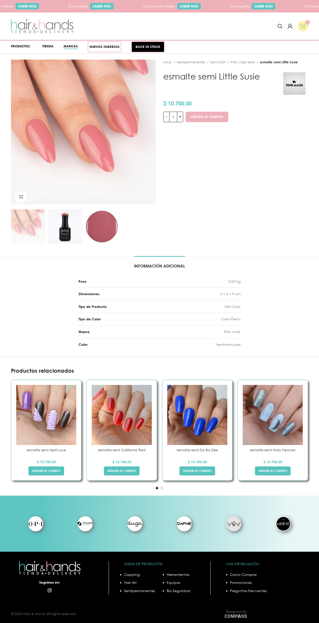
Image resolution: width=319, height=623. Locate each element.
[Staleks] (85, 523)
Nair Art (130, 582)
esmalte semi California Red (122, 450)
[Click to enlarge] (21, 197)
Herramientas (178, 574)
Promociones (241, 582)
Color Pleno (230, 319)
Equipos (173, 582)
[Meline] (283, 523)
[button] (46, 470)
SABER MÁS (21, 6)
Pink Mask (232, 332)
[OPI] (36, 523)
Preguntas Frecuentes (248, 591)
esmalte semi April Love (46, 450)
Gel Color (218, 62)
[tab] (159, 263)
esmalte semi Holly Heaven (273, 450)
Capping (132, 574)
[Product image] (46, 415)
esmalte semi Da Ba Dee (197, 450)
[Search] (280, 26)
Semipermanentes (191, 62)
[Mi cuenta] (290, 26)
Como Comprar (243, 574)
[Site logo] (42, 26)
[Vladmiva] (234, 523)
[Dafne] (184, 523)
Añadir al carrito (207, 117)
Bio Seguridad (178, 591)
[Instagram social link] (49, 590)
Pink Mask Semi (243, 62)
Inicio (168, 62)
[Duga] (135, 523)
